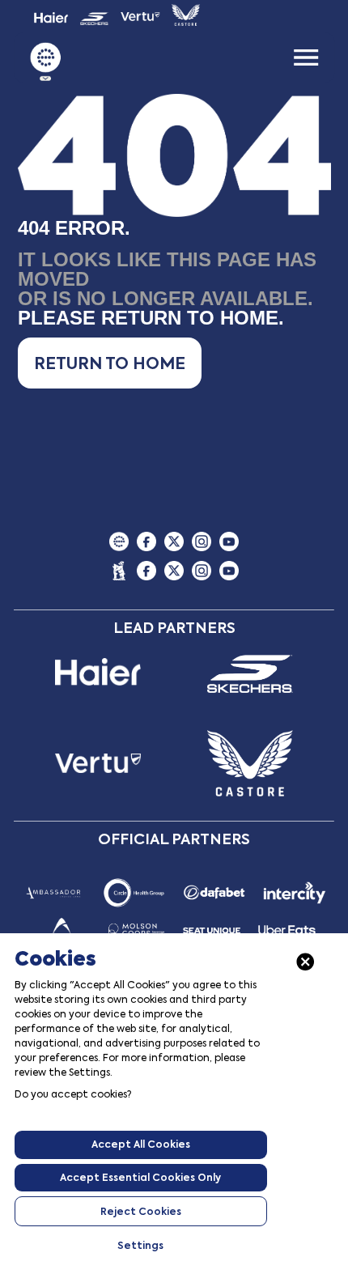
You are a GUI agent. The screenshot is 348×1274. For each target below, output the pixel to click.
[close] (305, 962)
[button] (109, 363)
